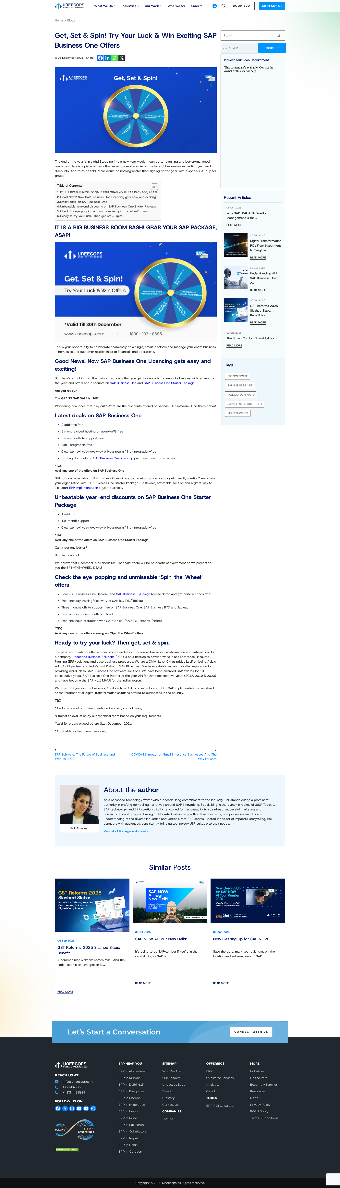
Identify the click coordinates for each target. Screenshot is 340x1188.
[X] (121, 58)
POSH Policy (259, 1111)
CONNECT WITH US (251, 1031)
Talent (166, 1091)
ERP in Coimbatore (132, 1131)
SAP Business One (123, 383)
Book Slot (242, 5)
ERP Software (237, 376)
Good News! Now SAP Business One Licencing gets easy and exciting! (108, 197)
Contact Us (272, 6)
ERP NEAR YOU (130, 1063)
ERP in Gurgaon (130, 1151)
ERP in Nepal (128, 1138)
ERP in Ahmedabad (133, 1071)
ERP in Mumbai (129, 1078)
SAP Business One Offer (244, 404)
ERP (209, 1071)
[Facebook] (100, 58)
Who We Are (177, 6)
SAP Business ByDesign (133, 594)
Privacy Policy (260, 1105)
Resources (257, 1091)
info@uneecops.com (78, 1081)
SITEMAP (169, 1063)
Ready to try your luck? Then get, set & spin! (91, 216)
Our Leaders (171, 1078)
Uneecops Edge (173, 1084)
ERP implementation (83, 488)
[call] (215, 6)
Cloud (210, 1091)
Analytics (212, 1084)
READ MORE (234, 225)
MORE (255, 1063)
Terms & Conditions (264, 1118)
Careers (196, 6)
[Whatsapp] (114, 58)
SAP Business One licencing (113, 458)
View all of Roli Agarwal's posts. (126, 831)
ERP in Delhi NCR (131, 1084)
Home (59, 20)
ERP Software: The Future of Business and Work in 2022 (85, 756)
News (258, 23)
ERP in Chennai (129, 1098)
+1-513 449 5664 (74, 1092)
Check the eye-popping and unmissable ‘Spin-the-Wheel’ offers (104, 211)
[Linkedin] (107, 58)
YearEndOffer (237, 413)
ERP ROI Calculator (220, 1105)
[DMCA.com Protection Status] (84, 1150)
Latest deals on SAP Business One (83, 202)
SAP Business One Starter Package (169, 383)
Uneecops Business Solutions (94, 657)
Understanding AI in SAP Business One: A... (264, 278)
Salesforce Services (220, 1078)
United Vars (258, 1078)
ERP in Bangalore (131, 1091)
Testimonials (177, 23)
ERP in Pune (127, 1118)
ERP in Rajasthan (131, 1125)
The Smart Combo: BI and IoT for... (251, 338)
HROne (167, 1119)
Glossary (168, 1098)
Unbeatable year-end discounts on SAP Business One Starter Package (108, 206)
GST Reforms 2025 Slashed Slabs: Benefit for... (264, 310)
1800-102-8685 (73, 1087)
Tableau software (240, 394)
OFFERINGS (215, 1063)
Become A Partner (263, 1084)
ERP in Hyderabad (131, 1105)
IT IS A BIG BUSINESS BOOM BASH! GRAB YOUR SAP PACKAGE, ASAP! (108, 192)
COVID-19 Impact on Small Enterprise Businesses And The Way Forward (174, 756)
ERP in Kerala (128, 1111)
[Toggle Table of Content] (152, 186)
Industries (257, 1071)
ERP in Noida (128, 1145)
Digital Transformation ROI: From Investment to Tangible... (265, 245)
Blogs (85, 23)
